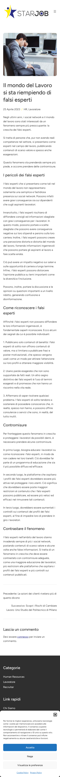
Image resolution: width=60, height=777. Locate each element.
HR (25, 109)
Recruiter (8, 687)
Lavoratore (34, 109)
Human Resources (13, 676)
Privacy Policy (36, 773)
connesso (22, 636)
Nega (30, 756)
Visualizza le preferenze (30, 765)
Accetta (30, 747)
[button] (55, 714)
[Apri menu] (55, 11)
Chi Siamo (9, 708)
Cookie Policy (22, 773)
